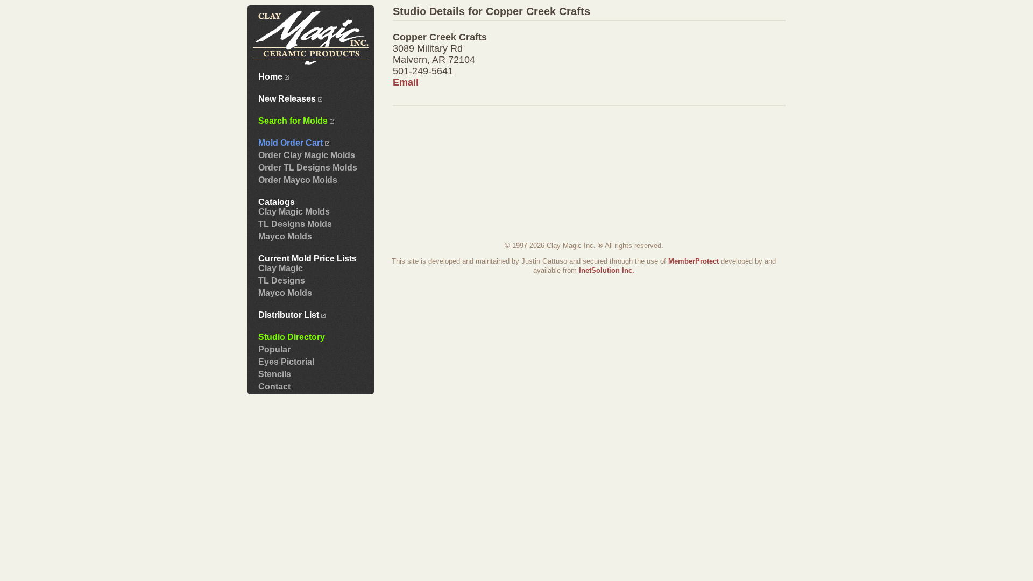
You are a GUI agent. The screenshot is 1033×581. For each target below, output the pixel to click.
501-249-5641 (423, 71)
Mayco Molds (285, 236)
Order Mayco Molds (297, 180)
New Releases (288, 98)
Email (406, 82)
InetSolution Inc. (606, 270)
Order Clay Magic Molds (306, 155)
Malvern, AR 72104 (434, 59)
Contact (274, 386)
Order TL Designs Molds (307, 167)
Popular (274, 349)
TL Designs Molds (295, 224)
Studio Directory (291, 337)
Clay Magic (280, 268)
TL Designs (281, 280)
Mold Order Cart (291, 142)
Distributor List (289, 315)
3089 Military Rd (428, 48)
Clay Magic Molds (294, 211)
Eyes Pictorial (286, 361)
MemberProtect (693, 261)
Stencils (274, 374)
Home (271, 76)
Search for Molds (294, 120)
